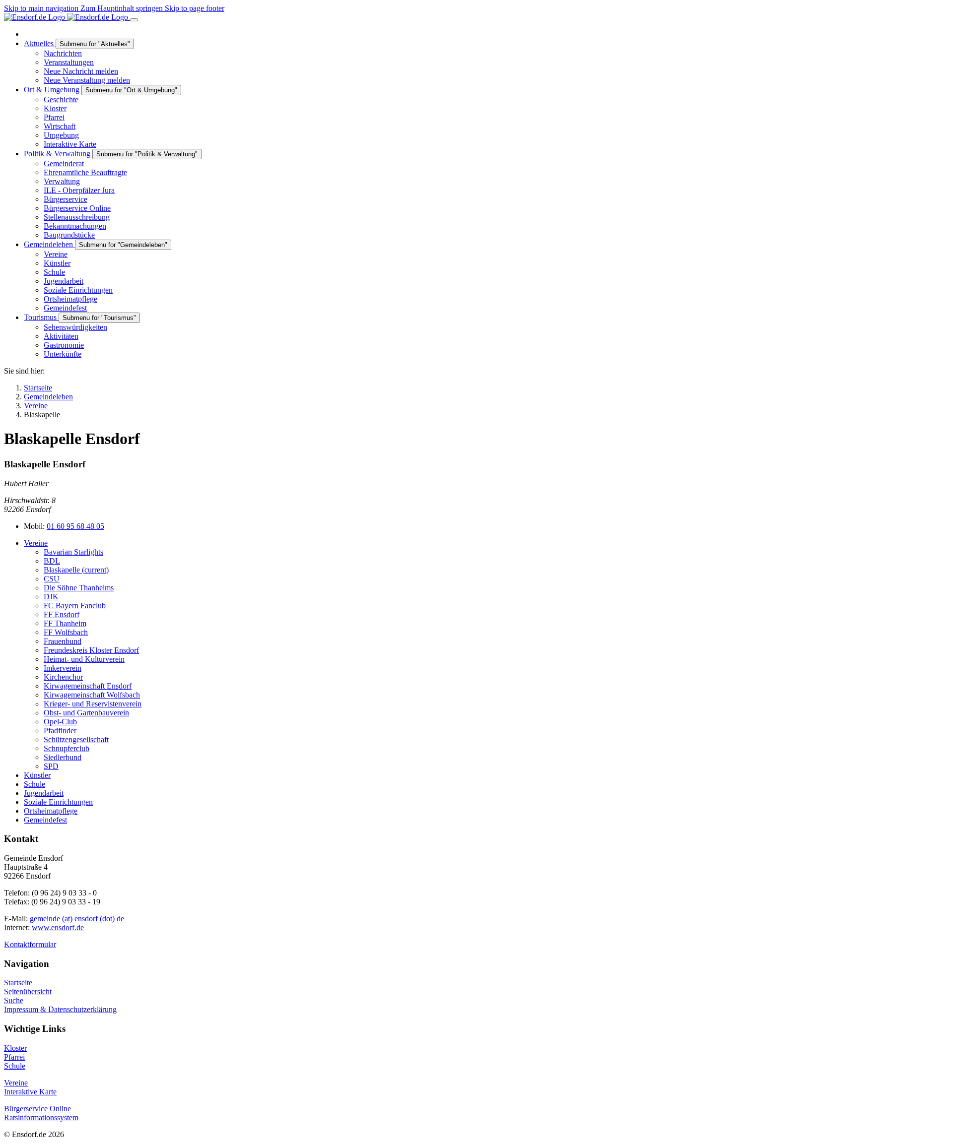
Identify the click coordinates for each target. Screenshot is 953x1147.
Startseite (18, 982)
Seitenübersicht (28, 991)
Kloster (15, 1048)
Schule (14, 1066)
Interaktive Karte (30, 1091)
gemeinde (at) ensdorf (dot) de (77, 918)
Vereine (16, 1083)
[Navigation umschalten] (134, 19)
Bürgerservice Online (37, 1108)
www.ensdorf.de (58, 927)
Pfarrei (14, 1057)
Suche (13, 1000)
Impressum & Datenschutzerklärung (60, 1009)
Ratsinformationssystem (41, 1117)
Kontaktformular (30, 944)
